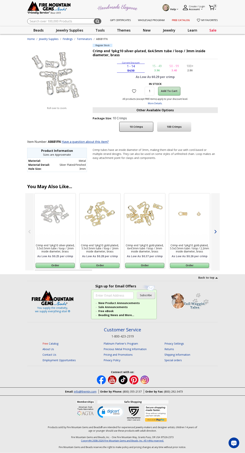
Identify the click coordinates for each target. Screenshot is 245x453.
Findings (68, 39)
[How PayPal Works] (155, 414)
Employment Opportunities (59, 360)
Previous (29, 231)
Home (31, 39)
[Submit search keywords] (97, 21)
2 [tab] (96, 272)
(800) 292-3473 (173, 391)
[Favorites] (134, 91)
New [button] (147, 30)
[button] (110, 411)
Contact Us (49, 354)
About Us (48, 349)
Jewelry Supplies (49, 39)
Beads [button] (38, 30)
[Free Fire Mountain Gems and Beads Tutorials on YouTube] (113, 379)
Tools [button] (100, 30)
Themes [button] (124, 30)
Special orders (173, 360)
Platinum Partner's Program (121, 343)
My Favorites (209, 20)
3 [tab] (155, 272)
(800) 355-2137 (132, 391)
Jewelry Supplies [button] (69, 30)
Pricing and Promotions (118, 354)
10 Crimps (136, 126)
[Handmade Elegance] (118, 7)
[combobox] (64, 21)
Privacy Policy (112, 360)
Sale (212, 30)
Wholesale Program (151, 20)
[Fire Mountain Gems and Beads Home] (49, 7)
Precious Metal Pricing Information (125, 349)
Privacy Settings (174, 343)
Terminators (84, 39)
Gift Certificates (120, 20)
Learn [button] (192, 30)
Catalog (50, 343)
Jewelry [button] (169, 30)
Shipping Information (177, 354)
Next (215, 231)
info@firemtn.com (85, 391)
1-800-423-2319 (122, 336)
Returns (169, 349)
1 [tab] (37, 272)
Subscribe (146, 295)
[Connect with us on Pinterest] (134, 379)
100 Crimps (174, 126)
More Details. (155, 103)
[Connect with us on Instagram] (144, 379)
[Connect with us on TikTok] (123, 379)
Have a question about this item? (85, 142)
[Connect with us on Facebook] (102, 379)
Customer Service (122, 330)
